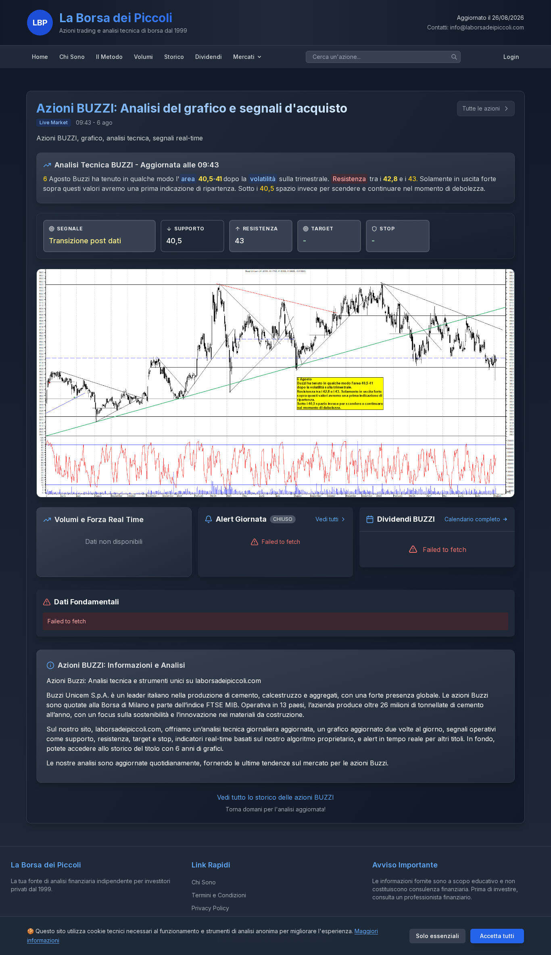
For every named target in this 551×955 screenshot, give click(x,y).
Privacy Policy (210, 908)
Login (511, 56)
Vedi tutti (326, 519)
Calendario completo (472, 519)
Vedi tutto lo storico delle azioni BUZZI (275, 797)
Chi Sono (204, 882)
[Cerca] (454, 57)
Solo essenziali (437, 935)
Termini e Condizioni (219, 895)
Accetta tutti (497, 935)
